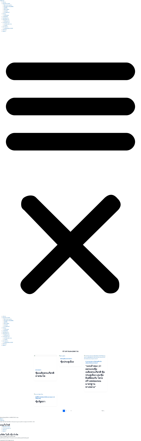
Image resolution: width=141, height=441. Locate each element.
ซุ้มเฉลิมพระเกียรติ (6, 3)
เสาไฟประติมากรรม (8, 24)
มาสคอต (5, 25)
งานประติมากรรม (6, 22)
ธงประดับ (6, 10)
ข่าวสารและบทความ (89, 361)
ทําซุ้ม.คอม (2, 0)
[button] (70, 174)
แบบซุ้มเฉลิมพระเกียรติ (8, 28)
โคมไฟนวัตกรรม (6, 19)
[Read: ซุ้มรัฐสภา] (38, 394)
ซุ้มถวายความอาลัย (8, 5)
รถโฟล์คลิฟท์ (5, 16)
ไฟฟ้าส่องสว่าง (7, 21)
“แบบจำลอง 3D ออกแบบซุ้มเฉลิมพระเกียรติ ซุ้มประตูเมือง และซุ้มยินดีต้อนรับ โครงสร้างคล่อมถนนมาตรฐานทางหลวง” (95, 376)
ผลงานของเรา (5, 26)
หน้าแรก (4, 2)
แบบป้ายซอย (6, 15)
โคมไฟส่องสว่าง (6, 18)
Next (103, 410)
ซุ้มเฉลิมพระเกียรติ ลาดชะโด (44, 374)
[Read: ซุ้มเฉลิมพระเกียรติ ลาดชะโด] (45, 361)
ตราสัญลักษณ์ (6, 12)
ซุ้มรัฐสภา (40, 401)
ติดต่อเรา (4, 31)
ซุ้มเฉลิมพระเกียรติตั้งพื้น (8, 6)
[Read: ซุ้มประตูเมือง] (62, 355)
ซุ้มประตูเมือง (6, 9)
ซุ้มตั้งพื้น (5, 8)
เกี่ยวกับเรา (5, 29)
